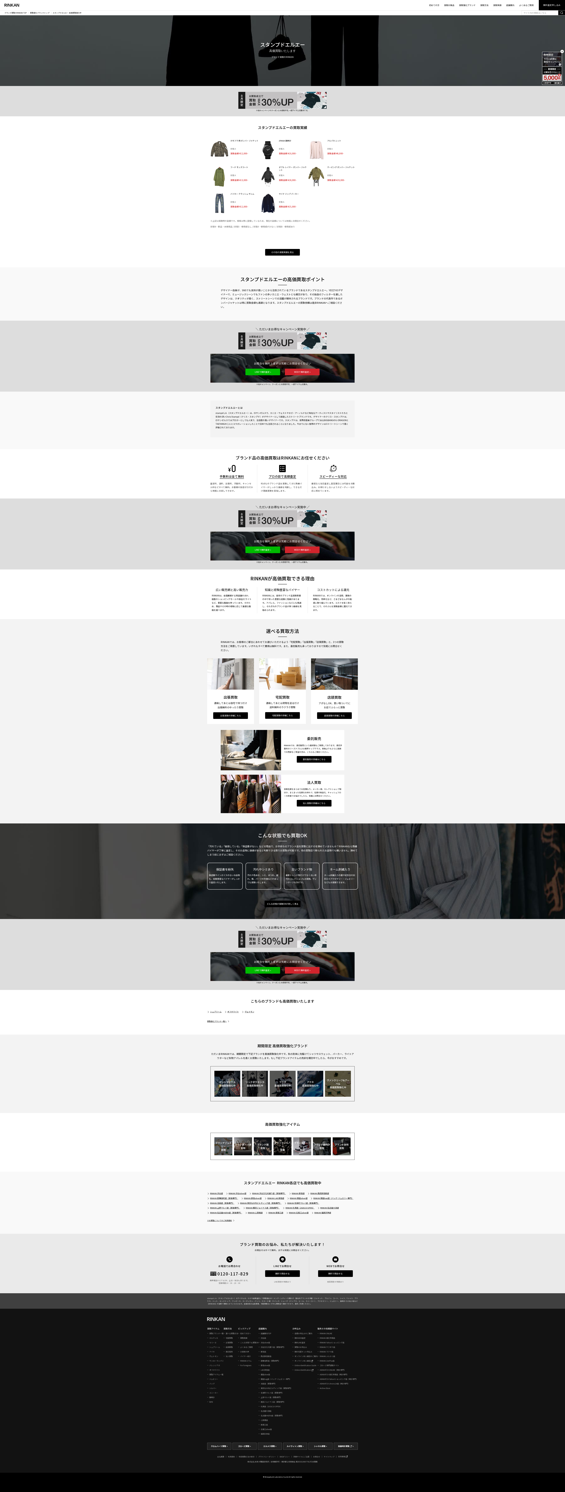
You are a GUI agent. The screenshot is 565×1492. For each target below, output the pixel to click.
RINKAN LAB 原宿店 (275, 1198)
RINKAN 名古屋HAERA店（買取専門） (226, 1212)
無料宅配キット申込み (303, 1351)
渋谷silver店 (265, 1342)
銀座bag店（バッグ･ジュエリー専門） (276, 1379)
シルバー (212, 1388)
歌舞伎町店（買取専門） (270, 1360)
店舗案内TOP (266, 1333)
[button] (262, 372)
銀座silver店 (265, 1374)
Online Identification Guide (305, 1365)
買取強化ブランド (467, 5)
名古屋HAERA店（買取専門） (272, 1415)
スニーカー (213, 1392)
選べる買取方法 (232, 1333)
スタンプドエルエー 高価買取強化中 (67, 13)
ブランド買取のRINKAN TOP (15, 13)
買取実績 (497, 5)
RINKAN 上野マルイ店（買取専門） (225, 1207)
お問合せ (316, 1456)
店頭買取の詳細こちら (334, 715)
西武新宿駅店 (266, 1356)
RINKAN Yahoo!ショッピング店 (332, 1342)
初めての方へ (245, 1333)
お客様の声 (244, 1351)
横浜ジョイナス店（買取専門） (273, 1402)
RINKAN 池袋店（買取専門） (222, 1203)
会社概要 (220, 1456)
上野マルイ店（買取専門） (271, 1397)
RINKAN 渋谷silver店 (237, 1193)
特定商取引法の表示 (247, 1456)
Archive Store (325, 1388)
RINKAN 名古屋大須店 (329, 1207)
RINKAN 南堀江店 (276, 1212)
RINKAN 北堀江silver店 (299, 1212)
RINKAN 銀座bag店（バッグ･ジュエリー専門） (333, 1198)
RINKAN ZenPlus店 (327, 1360)
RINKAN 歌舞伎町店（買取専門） (224, 1198)
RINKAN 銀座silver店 (299, 1198)
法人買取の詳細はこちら (314, 803)
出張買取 (229, 1342)
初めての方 (434, 5)
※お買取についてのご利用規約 (219, 1220)
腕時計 (212, 1397)
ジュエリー (213, 1379)
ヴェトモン (249, 1011)
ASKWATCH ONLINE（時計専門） (333, 1370)
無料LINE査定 (300, 1342)
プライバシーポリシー (267, 1456)
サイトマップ (329, 1456)
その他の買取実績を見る (282, 252)
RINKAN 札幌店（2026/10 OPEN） (300, 1207)
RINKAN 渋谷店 (216, 1193)
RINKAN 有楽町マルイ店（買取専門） (303, 1203)
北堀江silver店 (266, 1429)
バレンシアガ (214, 1365)
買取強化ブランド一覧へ (217, 1021)
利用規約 (231, 1456)
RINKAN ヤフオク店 (327, 1347)
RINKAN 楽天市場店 (327, 1338)
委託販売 (229, 1351)
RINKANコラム (246, 1360)
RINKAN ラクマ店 (326, 1351)
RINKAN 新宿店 (298, 1193)
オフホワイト (233, 1011)
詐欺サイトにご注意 (301, 1456)
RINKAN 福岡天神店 (322, 1212)
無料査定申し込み (552, 5)
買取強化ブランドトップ (39, 13)
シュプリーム (216, 1011)
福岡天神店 (265, 1434)
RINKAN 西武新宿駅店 (319, 1193)
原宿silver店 (265, 1365)
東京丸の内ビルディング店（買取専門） (276, 1388)
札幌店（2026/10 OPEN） (271, 1406)
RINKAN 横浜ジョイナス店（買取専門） (263, 1207)
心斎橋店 (264, 1420)
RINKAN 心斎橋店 (255, 1212)
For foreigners (245, 1365)
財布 (211, 1402)
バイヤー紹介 (245, 1356)
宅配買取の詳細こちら (282, 715)
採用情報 (342, 1456)
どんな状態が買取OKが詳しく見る (282, 903)
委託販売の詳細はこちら (314, 759)
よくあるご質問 (526, 5)
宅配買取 (229, 1338)
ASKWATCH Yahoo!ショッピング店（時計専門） (339, 1379)
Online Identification (303, 1370)
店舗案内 (510, 5)
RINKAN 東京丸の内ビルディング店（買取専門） (260, 1203)
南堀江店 (264, 1424)
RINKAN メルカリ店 (327, 1356)
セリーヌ (212, 1342)
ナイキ (212, 1351)
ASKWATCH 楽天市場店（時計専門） (334, 1374)
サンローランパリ (216, 1360)
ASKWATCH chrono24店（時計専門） (334, 1383)
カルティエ (213, 1338)
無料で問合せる (282, 1273)
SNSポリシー (285, 1456)
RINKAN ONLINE (326, 1333)
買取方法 (484, 5)
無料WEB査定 (300, 1338)
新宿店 (263, 1351)
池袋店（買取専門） (269, 1383)
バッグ (212, 1383)
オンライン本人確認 (303, 1360)
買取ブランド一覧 (216, 1333)
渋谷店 (263, 1338)
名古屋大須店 (266, 1411)
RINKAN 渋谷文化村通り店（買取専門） (269, 1193)
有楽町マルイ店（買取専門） (272, 1392)
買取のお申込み (301, 1347)
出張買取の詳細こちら (230, 715)
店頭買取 (229, 1347)
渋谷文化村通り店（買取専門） (273, 1347)
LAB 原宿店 (265, 1370)
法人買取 (229, 1356)
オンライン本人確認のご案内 (306, 1356)
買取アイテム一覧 (216, 1374)
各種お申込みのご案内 (303, 1333)
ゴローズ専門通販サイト (329, 1365)
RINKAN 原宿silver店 (253, 1198)
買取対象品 (449, 5)
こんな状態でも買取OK (249, 1342)
